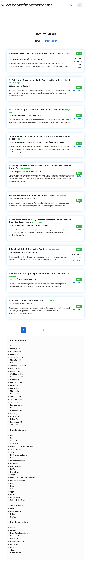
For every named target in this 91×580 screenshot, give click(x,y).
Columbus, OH (15, 397)
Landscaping (15, 544)
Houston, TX (15, 371)
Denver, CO (14, 380)
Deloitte (13, 514)
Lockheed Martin (16, 511)
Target (12, 452)
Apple (12, 492)
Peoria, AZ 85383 (32, 304)
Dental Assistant (16, 553)
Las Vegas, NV (15, 352)
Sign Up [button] (79, 5)
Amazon (13, 509)
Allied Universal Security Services (22, 478)
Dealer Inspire (16, 86)
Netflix (12, 469)
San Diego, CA (15, 414)
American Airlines (16, 506)
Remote (13, 363)
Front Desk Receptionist (19, 533)
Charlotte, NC (15, 360)
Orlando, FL (14, 346)
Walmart (13, 489)
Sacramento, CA (16, 357)
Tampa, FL (14, 425)
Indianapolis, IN (16, 411)
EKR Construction (17, 304)
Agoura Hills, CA (32, 253)
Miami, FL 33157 (36, 172)
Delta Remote (15, 466)
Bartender (14, 539)
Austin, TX (14, 385)
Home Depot (15, 472)
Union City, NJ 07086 (37, 59)
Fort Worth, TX (16, 422)
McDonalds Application (19, 455)
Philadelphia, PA (16, 383)
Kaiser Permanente (17, 461)
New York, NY (15, 388)
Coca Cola (14, 444)
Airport (13, 550)
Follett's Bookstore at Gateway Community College (29, 142)
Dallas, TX (14, 419)
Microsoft (14, 463)
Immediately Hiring (17, 536)
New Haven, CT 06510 (58, 142)
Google (13, 475)
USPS (12, 438)
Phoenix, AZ (15, 354)
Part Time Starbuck (17, 480)
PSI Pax (13, 279)
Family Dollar (15, 497)
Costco (13, 517)
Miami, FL (13, 408)
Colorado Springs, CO (18, 366)
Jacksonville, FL (16, 399)
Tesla (12, 503)
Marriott (13, 483)
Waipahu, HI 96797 (31, 199)
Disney (12, 494)
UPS (12, 458)
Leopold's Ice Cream (18, 115)
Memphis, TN (15, 368)
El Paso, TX (14, 394)
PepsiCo (13, 486)
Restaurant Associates (19, 59)
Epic (11, 435)
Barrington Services (18, 253)
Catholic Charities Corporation (22, 225)
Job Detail (77, 68)
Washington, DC (16, 374)
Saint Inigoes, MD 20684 (27, 279)
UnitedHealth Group (18, 500)
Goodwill (13, 441)
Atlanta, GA (14, 416)
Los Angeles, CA (16, 405)
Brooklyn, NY (15, 349)
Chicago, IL (26, 86)
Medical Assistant (17, 542)
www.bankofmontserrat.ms (26, 5)
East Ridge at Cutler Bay (20, 172)
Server (12, 528)
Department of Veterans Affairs (22, 447)
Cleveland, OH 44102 (42, 225)
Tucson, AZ (14, 402)
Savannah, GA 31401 (34, 115)
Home (37, 41)
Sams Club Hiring (16, 449)
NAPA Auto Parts (17, 199)
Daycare (13, 547)
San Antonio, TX (16, 377)
